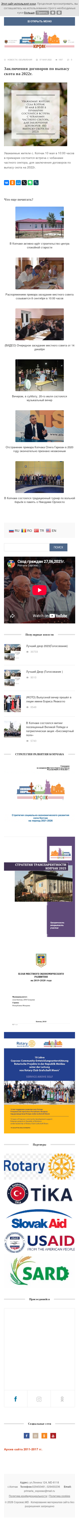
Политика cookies (59, 1496)
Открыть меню (41, 21)
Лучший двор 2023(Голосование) (47, 646)
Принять (42, 12)
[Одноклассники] (12, 182)
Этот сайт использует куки (18, 4)
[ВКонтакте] (6, 182)
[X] (24, 182)
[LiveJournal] (36, 182)
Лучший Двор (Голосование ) (44, 671)
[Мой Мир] (18, 182)
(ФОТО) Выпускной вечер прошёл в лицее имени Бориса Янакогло (48, 699)
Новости (12, 59)
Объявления (25, 59)
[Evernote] (30, 182)
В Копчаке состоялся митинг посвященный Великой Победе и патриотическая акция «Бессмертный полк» (50, 729)
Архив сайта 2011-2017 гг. (23, 1449)
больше (29, 12)
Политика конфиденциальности (28, 1496)
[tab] (15, 1398)
